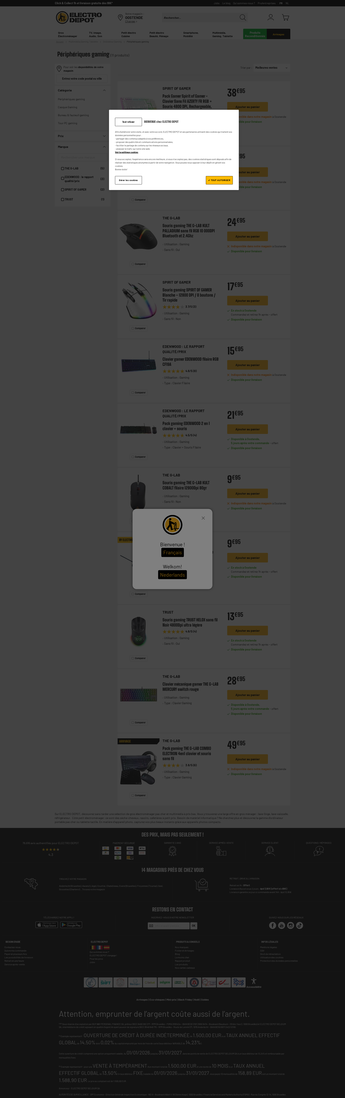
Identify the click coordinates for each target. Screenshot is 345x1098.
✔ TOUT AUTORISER (219, 180)
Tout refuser (128, 122)
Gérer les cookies (128, 180)
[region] (174, 150)
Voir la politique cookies (126, 152)
